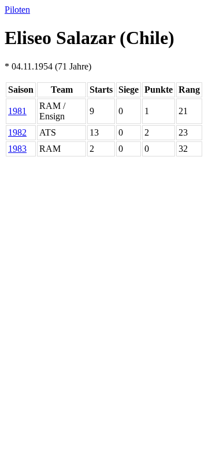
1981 (17, 111)
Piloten (17, 9)
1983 (17, 149)
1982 (17, 132)
